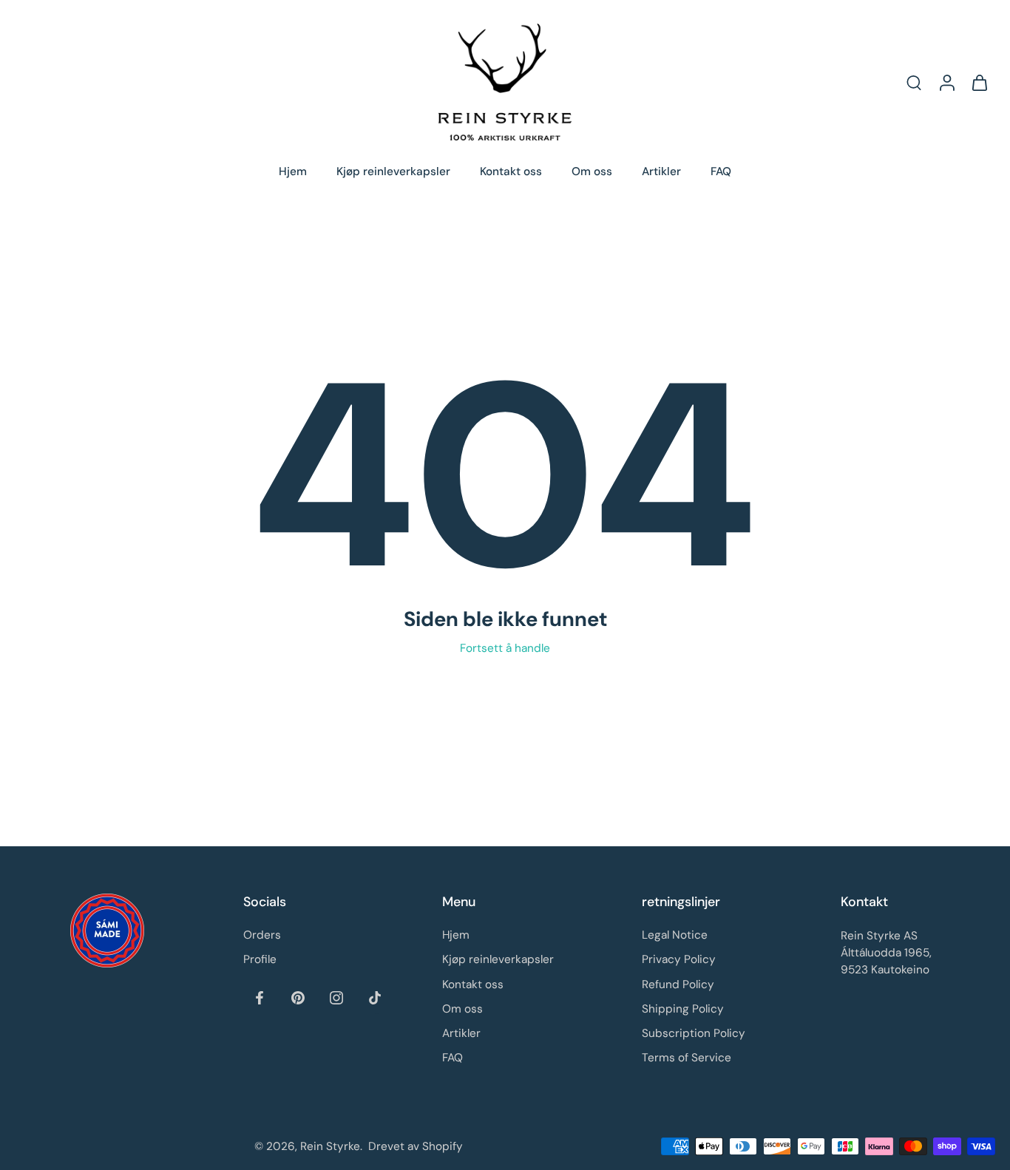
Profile (260, 959)
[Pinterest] (298, 997)
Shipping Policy (683, 1008)
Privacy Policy (679, 959)
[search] (914, 82)
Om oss (592, 171)
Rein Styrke (330, 1145)
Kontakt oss (511, 171)
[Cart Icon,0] (979, 82)
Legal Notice (675, 935)
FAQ (721, 171)
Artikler (661, 171)
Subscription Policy (693, 1033)
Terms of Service (686, 1057)
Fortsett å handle (505, 648)
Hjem (293, 171)
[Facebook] (259, 997)
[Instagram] (336, 997)
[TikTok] (375, 997)
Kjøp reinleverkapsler (393, 171)
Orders (262, 935)
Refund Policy (678, 983)
